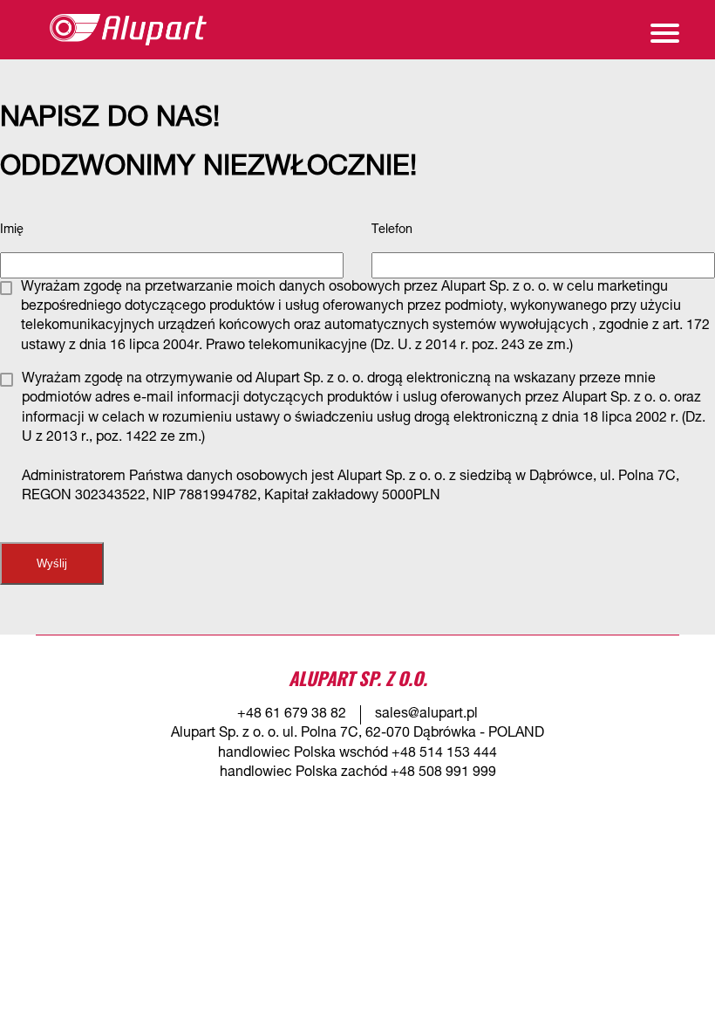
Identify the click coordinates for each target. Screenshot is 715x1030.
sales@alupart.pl (426, 715)
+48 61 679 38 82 (291, 715)
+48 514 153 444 (444, 754)
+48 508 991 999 (443, 773)
